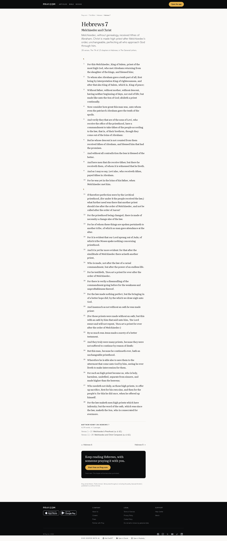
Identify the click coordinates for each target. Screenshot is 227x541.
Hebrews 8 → (140, 445)
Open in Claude (123, 538)
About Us (95, 512)
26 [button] (84, 372)
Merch (157, 515)
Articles (63, 4)
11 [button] (84, 194)
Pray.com (84, 15)
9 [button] (83, 170)
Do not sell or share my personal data (136, 523)
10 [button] (84, 180)
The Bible (92, 15)
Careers (95, 515)
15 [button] (84, 249)
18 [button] (84, 280)
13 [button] (84, 224)
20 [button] (84, 306)
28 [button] (84, 402)
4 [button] (83, 106)
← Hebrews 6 (86, 445)
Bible (71, 4)
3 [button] (83, 89)
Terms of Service (129, 512)
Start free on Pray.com (98, 467)
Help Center (159, 512)
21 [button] (84, 315)
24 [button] (84, 350)
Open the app (176, 4)
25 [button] (84, 359)
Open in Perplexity (139, 538)
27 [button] (84, 385)
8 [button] (83, 161)
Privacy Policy (128, 515)
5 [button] (83, 119)
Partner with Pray (98, 523)
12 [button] (84, 214)
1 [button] (83, 63)
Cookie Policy (128, 519)
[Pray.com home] (49, 4)
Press (94, 519)
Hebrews (99, 15)
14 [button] (84, 236)
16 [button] (84, 262)
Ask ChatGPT (109, 538)
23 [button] (84, 341)
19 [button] (84, 293)
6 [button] (83, 139)
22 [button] (84, 332)
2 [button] (83, 76)
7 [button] (83, 152)
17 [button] (84, 271)
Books (79, 4)
